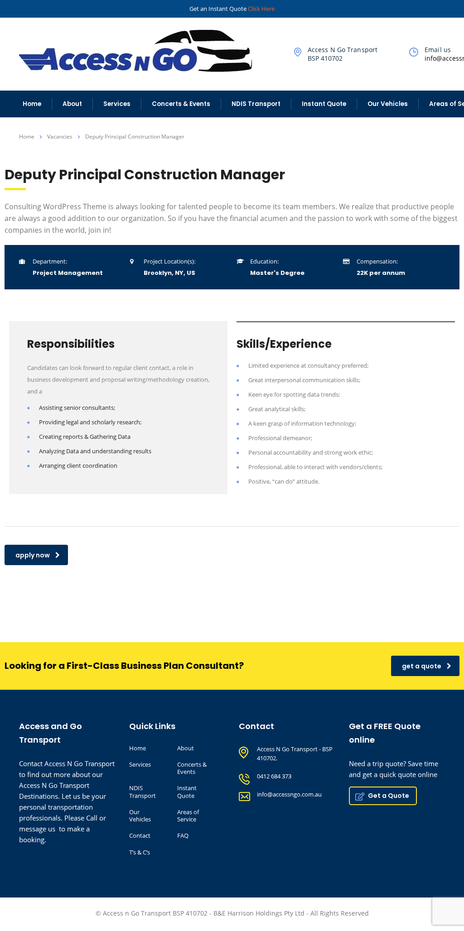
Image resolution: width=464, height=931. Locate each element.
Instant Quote (324, 104)
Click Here (261, 9)
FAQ (182, 835)
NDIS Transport (256, 104)
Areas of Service (188, 815)
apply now (32, 555)
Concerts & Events (181, 104)
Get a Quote (388, 795)
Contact (139, 835)
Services (116, 104)
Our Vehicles (387, 104)
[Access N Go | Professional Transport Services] (140, 50)
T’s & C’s (139, 852)
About (72, 104)
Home (32, 104)
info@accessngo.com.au (289, 794)
